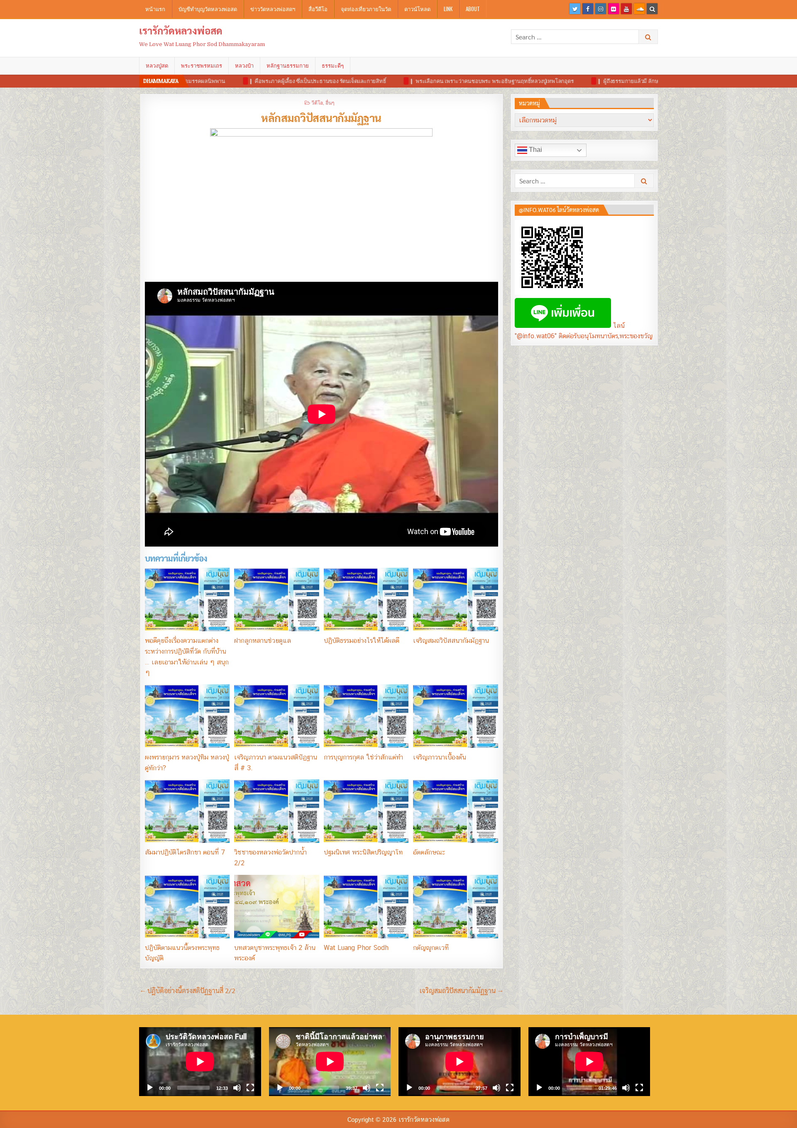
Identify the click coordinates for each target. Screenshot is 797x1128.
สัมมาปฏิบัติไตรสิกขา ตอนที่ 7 (185, 852)
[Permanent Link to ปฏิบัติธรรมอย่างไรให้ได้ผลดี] (366, 599)
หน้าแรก (155, 9)
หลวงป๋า (244, 65)
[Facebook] (587, 8)
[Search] (652, 8)
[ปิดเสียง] (237, 1088)
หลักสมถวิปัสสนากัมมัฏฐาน (321, 117)
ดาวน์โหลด (417, 9)
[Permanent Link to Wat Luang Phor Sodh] (366, 906)
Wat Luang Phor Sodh (356, 948)
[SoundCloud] (639, 8)
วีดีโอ (317, 102)
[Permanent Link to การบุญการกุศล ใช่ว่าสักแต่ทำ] (366, 716)
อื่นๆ (329, 102)
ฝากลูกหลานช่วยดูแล (262, 641)
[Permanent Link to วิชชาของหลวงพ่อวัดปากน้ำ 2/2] (276, 811)
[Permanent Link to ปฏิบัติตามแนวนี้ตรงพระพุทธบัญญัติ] (187, 906)
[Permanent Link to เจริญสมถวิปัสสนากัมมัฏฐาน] (455, 599)
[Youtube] (626, 8)
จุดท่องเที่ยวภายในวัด (366, 9)
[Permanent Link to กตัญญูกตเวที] (455, 906)
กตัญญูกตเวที (431, 948)
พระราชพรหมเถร (201, 65)
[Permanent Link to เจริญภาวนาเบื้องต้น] (455, 716)
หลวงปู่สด (157, 65)
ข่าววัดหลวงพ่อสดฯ (272, 9)
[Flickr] (613, 8)
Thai (534, 149)
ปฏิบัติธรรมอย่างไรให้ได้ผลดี (361, 641)
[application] (200, 1061)
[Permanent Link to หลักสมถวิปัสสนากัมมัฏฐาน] (321, 203)
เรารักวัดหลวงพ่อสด (180, 30)
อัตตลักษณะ (429, 852)
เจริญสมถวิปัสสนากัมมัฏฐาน (451, 641)
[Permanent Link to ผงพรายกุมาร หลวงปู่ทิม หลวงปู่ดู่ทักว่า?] (187, 716)
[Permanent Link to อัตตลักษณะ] (455, 811)
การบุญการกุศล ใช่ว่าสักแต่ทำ (363, 757)
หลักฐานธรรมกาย (287, 65)
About (473, 9)
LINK (448, 9)
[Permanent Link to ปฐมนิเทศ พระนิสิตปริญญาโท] (366, 811)
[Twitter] (575, 8)
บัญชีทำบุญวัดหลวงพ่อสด (207, 9)
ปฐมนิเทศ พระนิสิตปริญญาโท (363, 852)
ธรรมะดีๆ (333, 65)
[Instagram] (600, 8)
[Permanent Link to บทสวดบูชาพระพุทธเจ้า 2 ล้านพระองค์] (276, 906)
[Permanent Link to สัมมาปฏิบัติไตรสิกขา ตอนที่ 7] (187, 811)
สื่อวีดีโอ (318, 9)
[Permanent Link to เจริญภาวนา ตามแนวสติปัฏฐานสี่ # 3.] (276, 716)
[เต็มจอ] (250, 1088)
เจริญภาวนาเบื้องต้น (439, 757)
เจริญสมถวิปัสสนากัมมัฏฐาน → (461, 990)
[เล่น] (150, 1088)
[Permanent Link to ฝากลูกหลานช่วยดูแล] (276, 599)
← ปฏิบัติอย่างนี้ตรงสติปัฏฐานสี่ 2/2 (187, 990)
